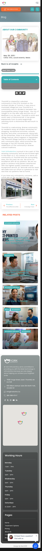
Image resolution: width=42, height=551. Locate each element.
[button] (36, 79)
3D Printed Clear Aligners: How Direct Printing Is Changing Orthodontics (19, 272)
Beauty (7, 309)
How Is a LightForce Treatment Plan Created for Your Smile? (19, 344)
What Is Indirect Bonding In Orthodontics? (17, 322)
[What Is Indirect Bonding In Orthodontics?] (20, 317)
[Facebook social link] (5, 400)
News (28, 57)
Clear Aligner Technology (17, 301)
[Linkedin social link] (16, 400)
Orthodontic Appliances (12, 223)
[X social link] (7, 400)
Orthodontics (9, 255)
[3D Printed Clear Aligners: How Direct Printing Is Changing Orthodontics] (20, 268)
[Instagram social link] (10, 400)
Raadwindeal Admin (12, 246)
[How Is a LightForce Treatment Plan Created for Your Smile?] (20, 339)
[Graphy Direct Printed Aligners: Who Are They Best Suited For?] (20, 235)
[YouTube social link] (13, 400)
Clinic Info (8, 57)
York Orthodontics (8, 151)
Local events (19, 57)
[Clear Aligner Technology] (20, 295)
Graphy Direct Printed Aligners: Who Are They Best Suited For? (18, 240)
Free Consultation (12, 9)
